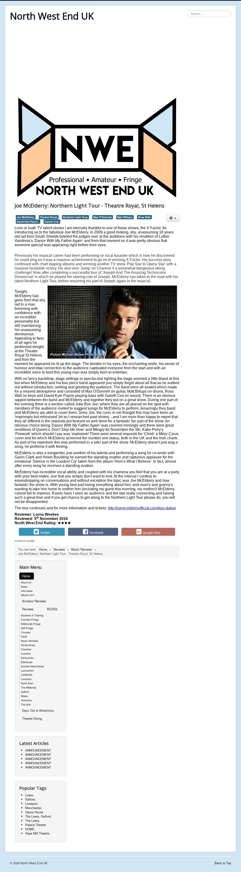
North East (27, 683)
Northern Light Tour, (75, 217)
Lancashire (27, 670)
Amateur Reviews (34, 601)
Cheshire (26, 649)
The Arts (26, 704)
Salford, (30, 799)
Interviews (27, 591)
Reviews (28, 609)
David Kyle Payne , (28, 221)
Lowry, (29, 795)
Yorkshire (26, 700)
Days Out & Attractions (38, 710)
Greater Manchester (32, 666)
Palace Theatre (35, 824)
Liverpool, (31, 803)
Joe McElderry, (26, 217)
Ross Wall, (144, 217)
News (24, 586)
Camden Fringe (30, 619)
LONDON (26, 675)
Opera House (34, 812)
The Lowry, (32, 820)
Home (26, 576)
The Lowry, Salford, (38, 816)
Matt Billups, (125, 217)
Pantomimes (28, 645)
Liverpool (26, 679)
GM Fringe (27, 628)
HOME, (30, 829)
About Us (26, 582)
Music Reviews (29, 641)
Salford (25, 691)
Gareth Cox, (51, 221)
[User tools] (172, 218)
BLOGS (52, 609)
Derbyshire (27, 658)
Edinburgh (26, 662)
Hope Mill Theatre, (37, 833)
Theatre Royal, (49, 217)
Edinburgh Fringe (30, 624)
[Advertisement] (120, 59)
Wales (24, 696)
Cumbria (26, 653)
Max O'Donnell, (102, 217)
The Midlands (28, 687)
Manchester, (33, 808)
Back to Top (223, 863)
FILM (24, 636)
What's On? (27, 595)
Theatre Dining (32, 718)
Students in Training (32, 615)
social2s (31, 540)
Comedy (26, 632)
